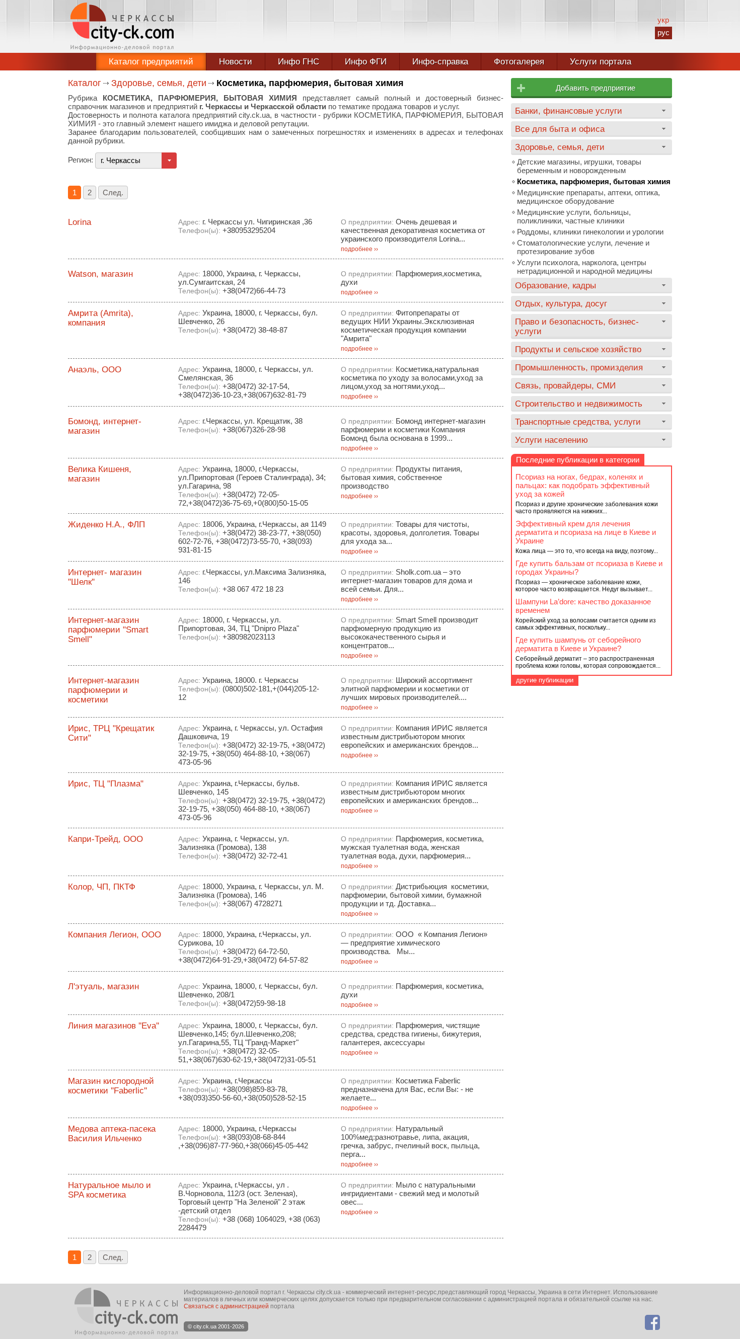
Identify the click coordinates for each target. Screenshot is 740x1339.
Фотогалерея (519, 61)
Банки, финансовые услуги (568, 110)
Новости (235, 61)
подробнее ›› (359, 249)
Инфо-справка (440, 61)
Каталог (84, 83)
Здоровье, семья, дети (158, 83)
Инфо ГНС (298, 61)
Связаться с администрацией (226, 1306)
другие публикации (544, 680)
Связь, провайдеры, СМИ (565, 385)
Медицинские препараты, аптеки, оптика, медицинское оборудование (588, 196)
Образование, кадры (555, 285)
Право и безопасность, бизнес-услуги (577, 326)
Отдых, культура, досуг (561, 303)
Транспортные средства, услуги (578, 421)
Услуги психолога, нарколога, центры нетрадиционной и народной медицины (584, 266)
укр (663, 20)
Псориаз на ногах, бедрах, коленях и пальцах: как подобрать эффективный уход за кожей (582, 485)
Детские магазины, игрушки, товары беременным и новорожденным (579, 166)
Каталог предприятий (151, 61)
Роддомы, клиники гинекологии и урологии (590, 231)
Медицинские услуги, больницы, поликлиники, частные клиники (574, 216)
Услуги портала (600, 61)
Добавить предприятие (595, 88)
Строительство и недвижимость (578, 403)
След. (113, 192)
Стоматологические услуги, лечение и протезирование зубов (583, 247)
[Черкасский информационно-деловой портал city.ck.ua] (122, 26)
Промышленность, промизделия (579, 367)
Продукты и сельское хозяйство (578, 349)
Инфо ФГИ (366, 61)
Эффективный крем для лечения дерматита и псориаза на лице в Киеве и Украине (585, 532)
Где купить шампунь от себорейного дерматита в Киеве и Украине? (578, 644)
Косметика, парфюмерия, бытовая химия (594, 181)
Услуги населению (551, 439)
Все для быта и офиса (560, 128)
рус (663, 32)
